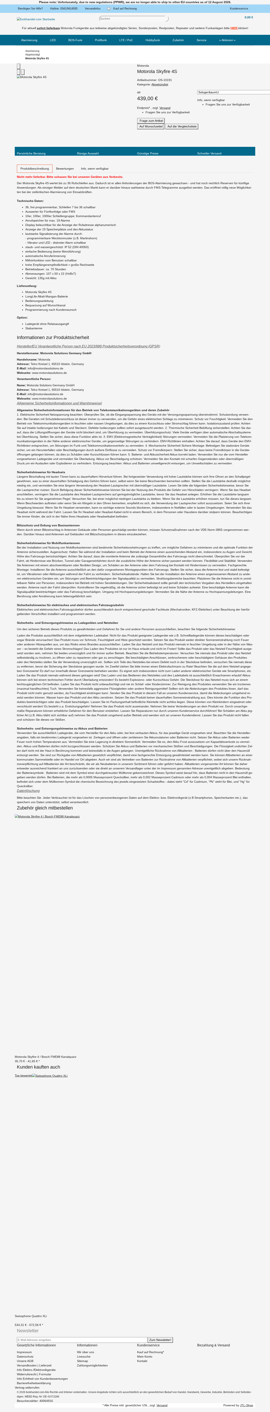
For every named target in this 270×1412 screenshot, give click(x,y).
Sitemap (82, 1361)
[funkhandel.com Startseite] (36, 19)
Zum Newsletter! (160, 1340)
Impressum (24, 1352)
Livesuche (83, 1356)
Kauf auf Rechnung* (150, 1352)
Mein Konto (144, 1356)
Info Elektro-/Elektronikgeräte (36, 1369)
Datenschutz (25, 1356)
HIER (234, 28)
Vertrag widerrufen (27, 1387)
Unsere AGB (25, 1361)
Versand (164, 107)
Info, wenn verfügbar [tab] (95, 168)
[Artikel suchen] (167, 19)
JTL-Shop (246, 1405)
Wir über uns (85, 1352)
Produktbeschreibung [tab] (34, 168)
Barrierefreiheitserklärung (34, 1383)
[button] (240, 9)
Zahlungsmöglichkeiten (92, 1365)
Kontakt (142, 1361)
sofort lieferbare (48, 28)
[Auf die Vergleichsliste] (18, 72)
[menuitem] (29, 40)
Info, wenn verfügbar (211, 100)
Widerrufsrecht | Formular (34, 1374)
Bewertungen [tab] (65, 168)
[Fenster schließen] (18, 66)
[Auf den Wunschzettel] (22, 72)
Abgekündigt (159, 84)
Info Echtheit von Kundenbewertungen (42, 1378)
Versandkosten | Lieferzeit (34, 1365)
